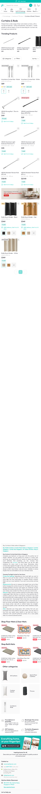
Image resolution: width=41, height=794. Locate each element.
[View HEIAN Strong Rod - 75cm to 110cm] (10, 109)
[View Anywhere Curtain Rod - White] (30, 79)
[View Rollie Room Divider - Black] (10, 218)
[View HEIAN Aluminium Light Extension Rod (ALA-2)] (30, 141)
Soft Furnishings (5, 16)
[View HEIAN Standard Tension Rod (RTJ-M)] (10, 171)
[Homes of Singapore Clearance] (20, 193)
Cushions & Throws (17, 16)
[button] (30, 5)
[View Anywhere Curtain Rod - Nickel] (10, 79)
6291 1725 (8, 767)
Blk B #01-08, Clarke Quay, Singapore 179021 (12, 783)
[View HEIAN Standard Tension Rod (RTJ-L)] (30, 171)
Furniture (31, 549)
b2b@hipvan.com (9, 775)
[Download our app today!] (20, 743)
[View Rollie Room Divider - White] (10, 252)
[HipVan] (2, 5)
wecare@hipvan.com (10, 764)
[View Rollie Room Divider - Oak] (30, 218)
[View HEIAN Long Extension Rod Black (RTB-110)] (30, 110)
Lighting (12, 576)
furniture (15, 562)
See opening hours (9, 787)
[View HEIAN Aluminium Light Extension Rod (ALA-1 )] (10, 141)
